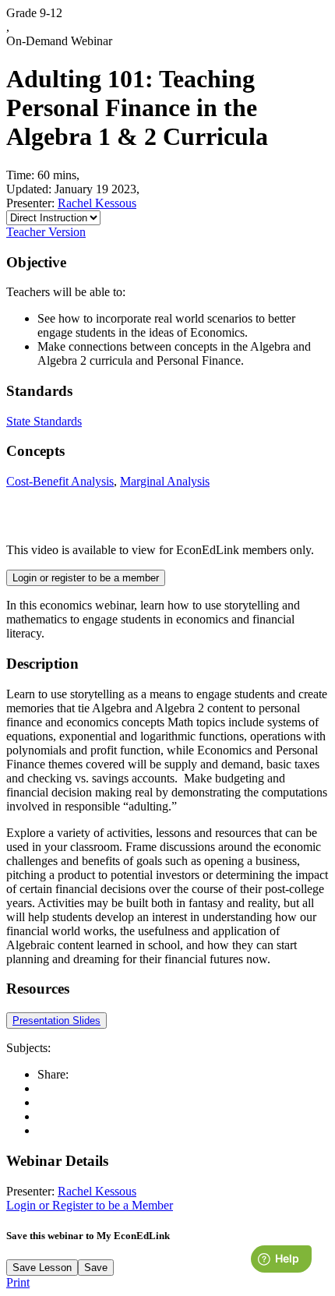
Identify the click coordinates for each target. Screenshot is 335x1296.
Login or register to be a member (85, 578)
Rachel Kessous (97, 203)
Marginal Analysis (165, 481)
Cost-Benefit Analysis (60, 481)
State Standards (44, 421)
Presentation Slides (56, 1020)
